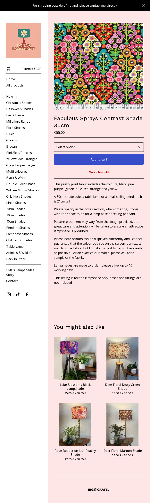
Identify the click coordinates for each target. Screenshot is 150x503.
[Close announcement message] (144, 5)
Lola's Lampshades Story (20, 272)
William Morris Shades (22, 190)
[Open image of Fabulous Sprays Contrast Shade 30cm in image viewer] (99, 66)
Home (10, 79)
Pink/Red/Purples (19, 153)
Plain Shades (15, 128)
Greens (11, 140)
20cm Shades (15, 209)
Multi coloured (17, 171)
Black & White (16, 178)
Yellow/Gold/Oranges (21, 159)
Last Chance (15, 115)
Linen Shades (16, 203)
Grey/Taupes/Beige (20, 165)
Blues (10, 134)
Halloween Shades (19, 109)
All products (15, 85)
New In (11, 96)
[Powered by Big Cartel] (98, 489)
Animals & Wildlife (19, 253)
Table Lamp (15, 246)
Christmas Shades (19, 103)
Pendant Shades (18, 228)
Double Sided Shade (20, 184)
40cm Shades (15, 221)
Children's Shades (19, 240)
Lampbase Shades (19, 234)
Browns (12, 146)
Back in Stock (16, 259)
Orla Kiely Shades (18, 196)
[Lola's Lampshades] (23, 40)
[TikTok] (17, 294)
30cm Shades (15, 215)
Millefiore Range (18, 121)
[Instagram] (8, 294)
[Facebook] (26, 294)
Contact (12, 281)
